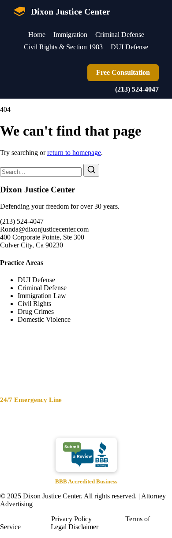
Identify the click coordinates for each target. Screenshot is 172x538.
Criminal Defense (119, 34)
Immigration (70, 34)
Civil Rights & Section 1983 (63, 47)
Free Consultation (123, 72)
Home (36, 34)
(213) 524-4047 (137, 89)
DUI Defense (129, 47)
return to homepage (74, 152)
